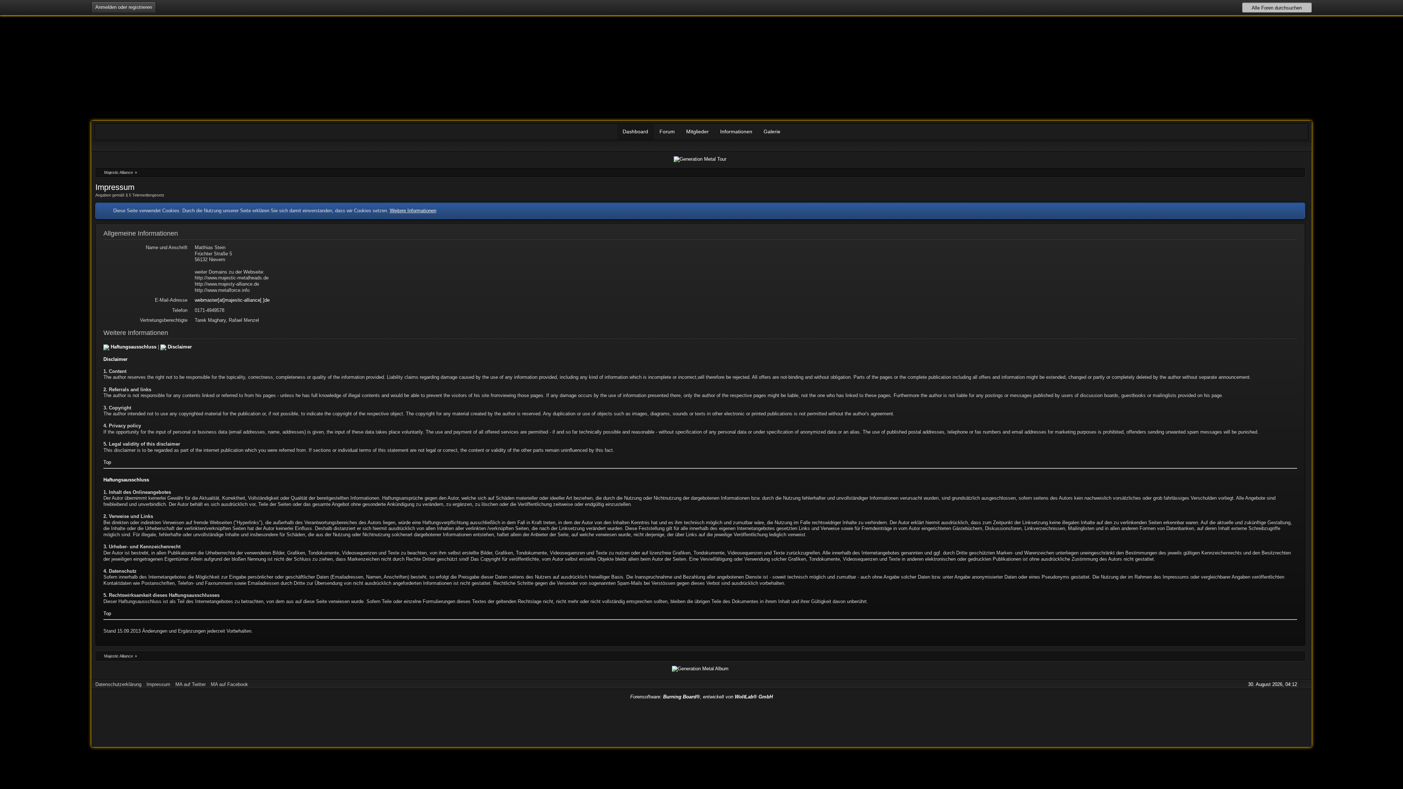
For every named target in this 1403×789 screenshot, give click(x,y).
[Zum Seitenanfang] (1305, 684)
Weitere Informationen (413, 210)
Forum (667, 131)
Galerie (772, 131)
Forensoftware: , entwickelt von (701, 697)
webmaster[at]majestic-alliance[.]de (232, 300)
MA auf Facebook (229, 684)
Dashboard (635, 131)
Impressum (158, 684)
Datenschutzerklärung (118, 684)
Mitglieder (697, 131)
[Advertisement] (701, 721)
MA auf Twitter (190, 684)
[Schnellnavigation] (1295, 146)
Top (107, 462)
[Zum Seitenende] (1305, 146)
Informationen (736, 131)
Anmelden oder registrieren (123, 7)
